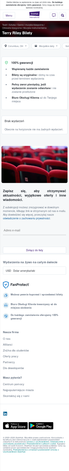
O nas (6, 338)
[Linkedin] (5, 413)
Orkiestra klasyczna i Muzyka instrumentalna (24, 27)
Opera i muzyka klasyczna (30, 24)
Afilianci (7, 344)
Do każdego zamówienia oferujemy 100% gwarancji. (34, 3)
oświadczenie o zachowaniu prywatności (26, 218)
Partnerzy (9, 362)
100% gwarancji (22, 63)
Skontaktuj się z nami (16, 395)
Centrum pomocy (13, 384)
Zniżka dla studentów (16, 350)
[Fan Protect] (16, 285)
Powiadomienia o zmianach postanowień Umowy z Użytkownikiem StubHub (31, 450)
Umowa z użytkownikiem (37, 441)
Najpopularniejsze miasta (18, 389)
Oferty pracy (10, 356)
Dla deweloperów (13, 367)
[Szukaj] (62, 15)
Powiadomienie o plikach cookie (41, 443)
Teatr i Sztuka (9, 24)
